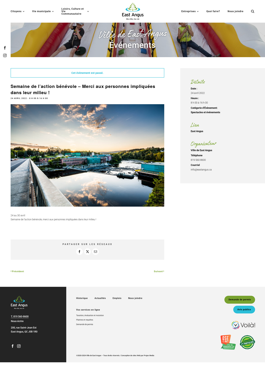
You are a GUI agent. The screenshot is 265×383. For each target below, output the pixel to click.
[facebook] (5, 48)
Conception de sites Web (130, 355)
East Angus (197, 131)
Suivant (158, 271)
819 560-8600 (21, 316)
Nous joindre (135, 298)
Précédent (18, 271)
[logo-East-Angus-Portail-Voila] (243, 322)
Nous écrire (17, 321)
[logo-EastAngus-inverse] (19, 296)
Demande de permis (84, 324)
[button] (249, 11)
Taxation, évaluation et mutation (90, 315)
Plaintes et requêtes (84, 320)
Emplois (117, 298)
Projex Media (149, 355)
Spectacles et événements (205, 112)
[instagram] (5, 55)
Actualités (100, 298)
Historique (82, 298)
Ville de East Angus (201, 150)
